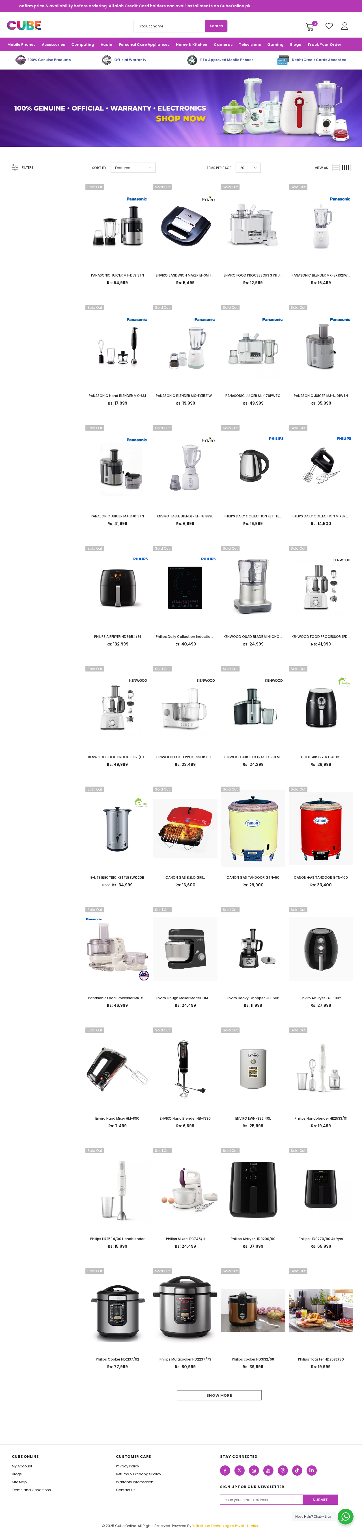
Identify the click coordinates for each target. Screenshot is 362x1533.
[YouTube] (268, 1470)
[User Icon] (345, 26)
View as (321, 167)
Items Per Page (218, 167)
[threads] (283, 1470)
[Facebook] (225, 1470)
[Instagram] (254, 1470)
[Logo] (23, 25)
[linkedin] (312, 1470)
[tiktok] (297, 1470)
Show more (219, 1395)
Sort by (99, 167)
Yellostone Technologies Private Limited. (226, 1525)
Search (216, 26)
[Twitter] (239, 1470)
